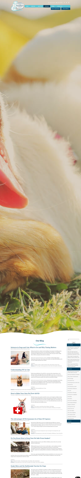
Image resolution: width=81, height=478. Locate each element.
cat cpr (34, 406)
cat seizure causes (37, 364)
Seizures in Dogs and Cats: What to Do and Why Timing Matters (33, 347)
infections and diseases (56, 374)
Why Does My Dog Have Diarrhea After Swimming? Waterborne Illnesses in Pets (73, 353)
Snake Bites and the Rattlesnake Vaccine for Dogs (28, 466)
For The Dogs (70, 378)
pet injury (47, 406)
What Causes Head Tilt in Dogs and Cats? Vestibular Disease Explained (73, 365)
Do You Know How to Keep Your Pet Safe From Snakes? (30, 438)
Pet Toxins (70, 398)
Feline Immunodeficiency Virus (39, 388)
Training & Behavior (72, 416)
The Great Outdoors (72, 412)
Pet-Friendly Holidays (72, 402)
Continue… (33, 363)
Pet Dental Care (71, 380)
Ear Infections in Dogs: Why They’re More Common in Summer (73, 348)
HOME (27, 6)
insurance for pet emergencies (39, 430)
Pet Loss (69, 390)
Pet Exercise (70, 384)
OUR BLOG (47, 6)
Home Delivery (66, 8)
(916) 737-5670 (52, 2)
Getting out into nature (47, 470)
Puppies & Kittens (71, 404)
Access (78, 477)
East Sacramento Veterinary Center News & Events (73, 372)
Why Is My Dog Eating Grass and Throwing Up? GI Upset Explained (73, 361)
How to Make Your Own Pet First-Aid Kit (25, 393)
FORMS (53, 6)
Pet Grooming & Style (72, 386)
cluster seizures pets (45, 364)
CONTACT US (59, 6)
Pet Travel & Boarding (72, 400)
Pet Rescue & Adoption (72, 394)
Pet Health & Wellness (72, 388)
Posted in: (13, 389)
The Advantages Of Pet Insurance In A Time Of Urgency (30, 419)
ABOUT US (40, 6)
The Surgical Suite (71, 414)
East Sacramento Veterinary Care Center (40, 400)
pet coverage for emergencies (52, 430)
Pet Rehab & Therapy (72, 392)
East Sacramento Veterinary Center (39, 357)
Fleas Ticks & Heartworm (73, 376)
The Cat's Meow (71, 410)
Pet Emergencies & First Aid (73, 382)
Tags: (32, 364)
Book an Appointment (56, 8)
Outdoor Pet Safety (16, 460)
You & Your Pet (71, 418)
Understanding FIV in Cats (20, 370)
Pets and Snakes (36, 460)
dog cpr (38, 406)
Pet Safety (70, 396)
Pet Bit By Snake (24, 460)
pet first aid (42, 406)
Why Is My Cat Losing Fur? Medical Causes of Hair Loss (73, 357)
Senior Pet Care (71, 408)
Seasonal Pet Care (71, 406)
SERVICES (33, 6)
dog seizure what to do (54, 364)
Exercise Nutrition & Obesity (73, 374)
